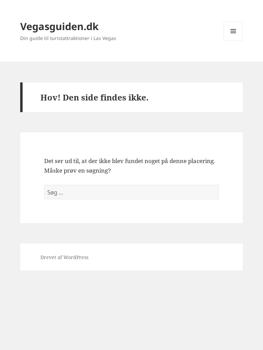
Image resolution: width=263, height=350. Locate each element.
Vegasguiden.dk (59, 26)
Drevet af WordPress (64, 257)
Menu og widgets (233, 40)
